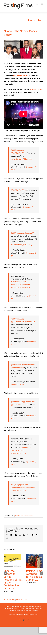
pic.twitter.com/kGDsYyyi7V (21, 159)
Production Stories (27, 516)
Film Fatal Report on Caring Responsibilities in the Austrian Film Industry (13, 579)
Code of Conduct (23, 599)
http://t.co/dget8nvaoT (20, 484)
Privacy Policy (9, 599)
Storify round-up (36, 89)
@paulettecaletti (17, 321)
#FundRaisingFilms (18, 153)
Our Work (18, 516)
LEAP (36, 614)
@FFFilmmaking (17, 150)
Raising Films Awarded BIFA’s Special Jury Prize (34, 575)
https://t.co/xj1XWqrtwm (20, 284)
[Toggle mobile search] (37, 3)
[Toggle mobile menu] (42, 3)
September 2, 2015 (18, 384)
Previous (31, 20)
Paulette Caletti (20, 75)
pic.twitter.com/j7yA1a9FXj (21, 244)
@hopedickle (29, 233)
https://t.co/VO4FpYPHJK (20, 287)
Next (39, 20)
